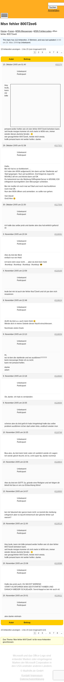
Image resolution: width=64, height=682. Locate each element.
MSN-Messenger (24, 31)
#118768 (58, 432)
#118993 (58, 491)
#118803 (58, 462)
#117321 (58, 145)
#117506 (58, 205)
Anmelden (53, 10)
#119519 (58, 524)
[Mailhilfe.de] (18, 8)
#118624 (58, 300)
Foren (11, 31)
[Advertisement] (35, 105)
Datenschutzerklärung (32, 679)
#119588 (58, 563)
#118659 (58, 334)
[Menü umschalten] (4, 15)
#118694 (58, 403)
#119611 (58, 596)
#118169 (58, 271)
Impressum (36, 675)
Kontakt (25, 675)
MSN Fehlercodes (42, 31)
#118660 (58, 376)
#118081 (58, 234)
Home (4, 31)
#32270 (58, 64)
